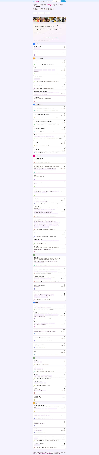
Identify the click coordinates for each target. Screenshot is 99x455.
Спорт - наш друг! (36, 262)
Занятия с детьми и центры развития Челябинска (39, 294)
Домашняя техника (36, 415)
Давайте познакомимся (38, 85)
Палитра (36, 374)
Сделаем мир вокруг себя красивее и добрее (39, 316)
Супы (35, 408)
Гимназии (52, 221)
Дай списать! (43, 221)
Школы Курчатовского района (54, 224)
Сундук (35, 388)
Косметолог (38, 307)
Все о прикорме (50, 249)
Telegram (59, 453)
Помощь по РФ (47, 136)
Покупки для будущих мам (47, 169)
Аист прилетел (50, 92)
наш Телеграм (57, 39)
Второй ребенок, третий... (39, 182)
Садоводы (35, 430)
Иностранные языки (48, 261)
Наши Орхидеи (39, 430)
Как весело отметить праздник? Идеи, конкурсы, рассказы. (40, 92)
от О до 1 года (47, 191)
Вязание (35, 367)
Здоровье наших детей (38, 239)
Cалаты (37, 408)
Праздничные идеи (43, 390)
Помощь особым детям (38, 134)
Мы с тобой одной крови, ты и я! (41, 191)
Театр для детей (43, 295)
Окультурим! (36, 257)
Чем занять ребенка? (41, 262)
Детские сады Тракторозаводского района (39, 209)
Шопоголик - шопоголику (39, 443)
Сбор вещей (36, 149)
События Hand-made (38, 381)
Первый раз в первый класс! (37, 221)
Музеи (47, 295)
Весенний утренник (36, 71)
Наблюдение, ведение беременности (46, 168)
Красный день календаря (55, 92)
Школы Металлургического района (38, 225)
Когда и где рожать (36, 169)
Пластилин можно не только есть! (53, 271)
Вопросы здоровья (54, 168)
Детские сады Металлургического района (50, 209)
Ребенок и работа (36, 331)
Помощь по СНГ (52, 136)
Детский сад (36, 206)
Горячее (40, 408)
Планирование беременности (37, 168)
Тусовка (35, 67)
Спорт (35, 232)
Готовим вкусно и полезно (39, 405)
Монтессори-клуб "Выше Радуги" (50, 294)
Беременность (37, 165)
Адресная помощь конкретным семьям (41, 114)
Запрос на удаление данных (47, 453)
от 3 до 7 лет (57, 191)
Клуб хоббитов (37, 396)
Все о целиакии (42, 201)
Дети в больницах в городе (39, 128)
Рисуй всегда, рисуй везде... (37, 271)
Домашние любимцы (38, 435)
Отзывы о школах (48, 221)
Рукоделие (36, 360)
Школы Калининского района (47, 224)
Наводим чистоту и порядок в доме (41, 414)
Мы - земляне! (36, 97)
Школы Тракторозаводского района (38, 224)
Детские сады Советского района (47, 212)
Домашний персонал (47, 415)
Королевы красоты (48, 307)
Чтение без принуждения (39, 276)
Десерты (46, 408)
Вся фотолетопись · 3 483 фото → (61, 16)
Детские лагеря (56, 225)
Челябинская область (38, 76)
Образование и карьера (42, 331)
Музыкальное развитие (37, 261)
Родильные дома (42, 169)
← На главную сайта (48, 1)
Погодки (35, 183)
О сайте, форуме (37, 46)
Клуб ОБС (36, 312)
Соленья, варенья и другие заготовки (52, 408)
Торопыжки (35, 191)
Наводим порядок (42, 415)
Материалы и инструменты (37, 390)
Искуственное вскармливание (37, 249)
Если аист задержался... (38, 158)
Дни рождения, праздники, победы (40, 91)
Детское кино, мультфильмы (37, 295)
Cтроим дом (43, 423)
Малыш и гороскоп (44, 192)
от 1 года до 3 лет (52, 191)
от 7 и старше (35, 192)
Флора (35, 428)
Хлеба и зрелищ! (44, 324)
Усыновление (36, 142)
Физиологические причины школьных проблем (48, 225)
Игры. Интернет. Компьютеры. (37, 324)
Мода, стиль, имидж (43, 307)
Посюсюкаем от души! (36, 286)
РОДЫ (35, 175)
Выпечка (43, 408)
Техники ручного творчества (45, 271)
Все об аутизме (46, 201)
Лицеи (54, 221)
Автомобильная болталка (39, 344)
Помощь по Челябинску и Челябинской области (39, 136)
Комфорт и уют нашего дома (37, 423)
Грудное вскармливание (45, 249)
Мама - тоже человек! (38, 321)
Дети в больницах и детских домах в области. (43, 121)
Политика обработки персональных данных (38, 453)
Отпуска (35, 351)
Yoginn (35, 307)
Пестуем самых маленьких (39, 284)
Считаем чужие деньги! (48, 331)
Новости (36, 51)
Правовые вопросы (54, 169)
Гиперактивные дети (36, 201)
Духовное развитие (43, 261)
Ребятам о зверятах (51, 295)
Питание (36, 246)
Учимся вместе (53, 331)
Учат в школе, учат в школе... (39, 219)
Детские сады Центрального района (38, 212)
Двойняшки (39, 192)
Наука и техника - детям (54, 261)
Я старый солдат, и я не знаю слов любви (42, 337)
